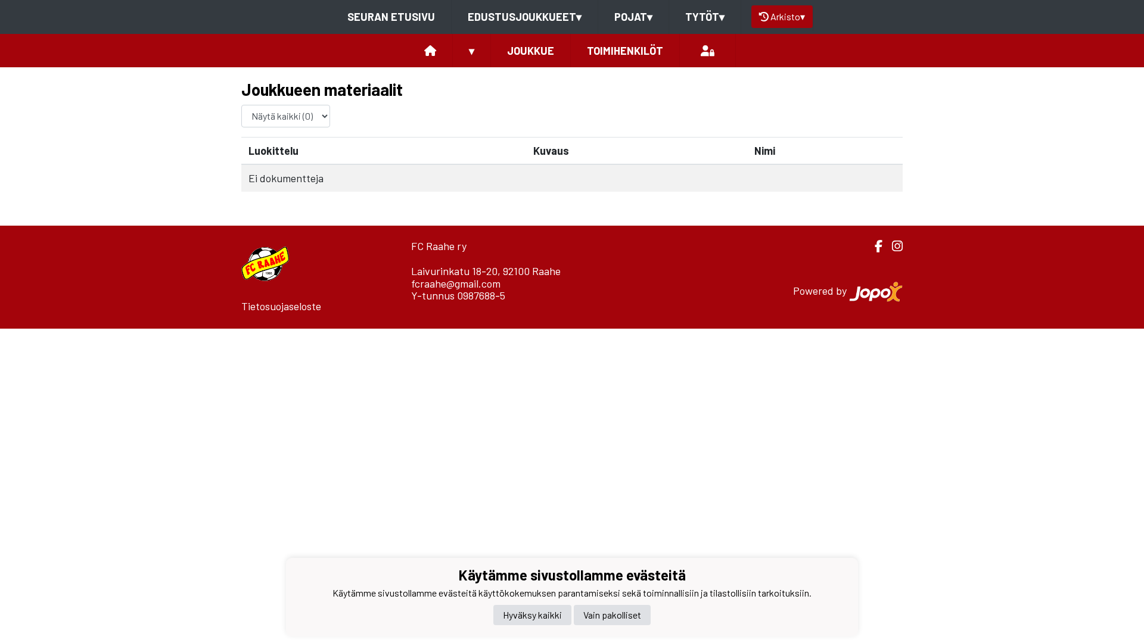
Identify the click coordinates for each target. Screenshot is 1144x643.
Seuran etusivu (391, 16)
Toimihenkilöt (625, 50)
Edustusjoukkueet (525, 16)
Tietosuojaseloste (281, 306)
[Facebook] (873, 246)
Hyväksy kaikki (532, 614)
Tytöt (705, 16)
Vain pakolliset (612, 614)
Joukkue (530, 50)
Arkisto (787, 16)
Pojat (633, 16)
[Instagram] (892, 246)
